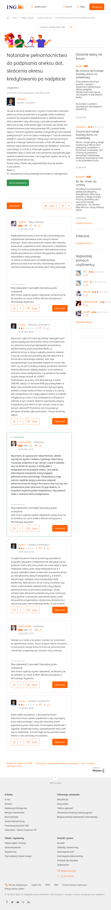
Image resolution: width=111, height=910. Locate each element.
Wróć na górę (55, 783)
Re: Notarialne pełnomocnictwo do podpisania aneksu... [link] (75, 18)
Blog (82, 6)
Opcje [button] (52, 206)
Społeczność (40, 6)
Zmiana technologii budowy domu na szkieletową (87, 135)
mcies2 (21, 99)
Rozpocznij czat (68, 870)
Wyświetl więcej (84, 322)
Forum (69, 6)
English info (36, 885)
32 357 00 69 (67, 876)
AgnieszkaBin (24, 442)
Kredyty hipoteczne (44, 18)
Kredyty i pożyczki (27, 18)
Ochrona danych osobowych (74, 885)
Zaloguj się (97, 6)
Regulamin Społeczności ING (19, 763)
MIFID (47, 885)
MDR (56, 885)
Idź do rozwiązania (18, 182)
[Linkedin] (28, 902)
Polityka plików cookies (14, 889)
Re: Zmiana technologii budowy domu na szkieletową (90, 74)
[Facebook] (7, 902)
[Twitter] (12, 902)
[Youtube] (18, 902)
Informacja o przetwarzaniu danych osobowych (57, 763)
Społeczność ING (8, 18)
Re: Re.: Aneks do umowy (86, 183)
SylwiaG (22, 222)
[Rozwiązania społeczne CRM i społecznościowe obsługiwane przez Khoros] (98, 769)
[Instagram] (23, 902)
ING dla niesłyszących (18, 885)
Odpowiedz (14, 205)
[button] (63, 206)
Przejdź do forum (84, 223)
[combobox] (55, 27)
